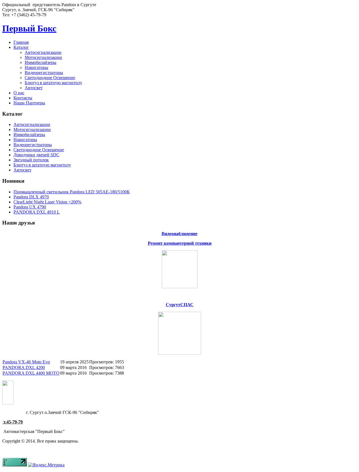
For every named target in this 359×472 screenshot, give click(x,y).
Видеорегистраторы (44, 72)
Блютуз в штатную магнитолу (53, 82)
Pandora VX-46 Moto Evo (26, 361)
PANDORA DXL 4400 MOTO (31, 373)
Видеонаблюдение (179, 233)
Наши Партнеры (29, 102)
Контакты (22, 97)
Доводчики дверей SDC (36, 154)
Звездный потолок (31, 159)
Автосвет (34, 87)
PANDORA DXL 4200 (24, 367)
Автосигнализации (43, 52)
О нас (18, 92)
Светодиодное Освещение (50, 77)
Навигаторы (36, 67)
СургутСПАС (180, 304)
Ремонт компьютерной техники (179, 243)
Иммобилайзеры (40, 62)
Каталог (21, 47)
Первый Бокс (29, 28)
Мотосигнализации (43, 57)
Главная (21, 42)
